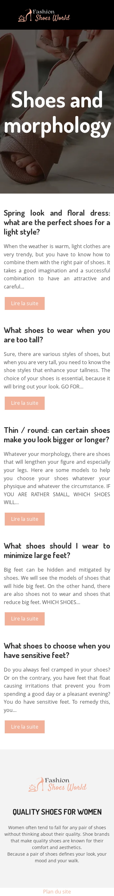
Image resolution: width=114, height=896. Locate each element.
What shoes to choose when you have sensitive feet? (57, 650)
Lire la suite (24, 303)
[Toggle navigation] (91, 15)
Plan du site (57, 891)
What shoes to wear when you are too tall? (57, 334)
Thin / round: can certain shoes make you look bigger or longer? (57, 434)
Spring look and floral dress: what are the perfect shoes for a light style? (57, 221)
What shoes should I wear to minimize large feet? (57, 550)
